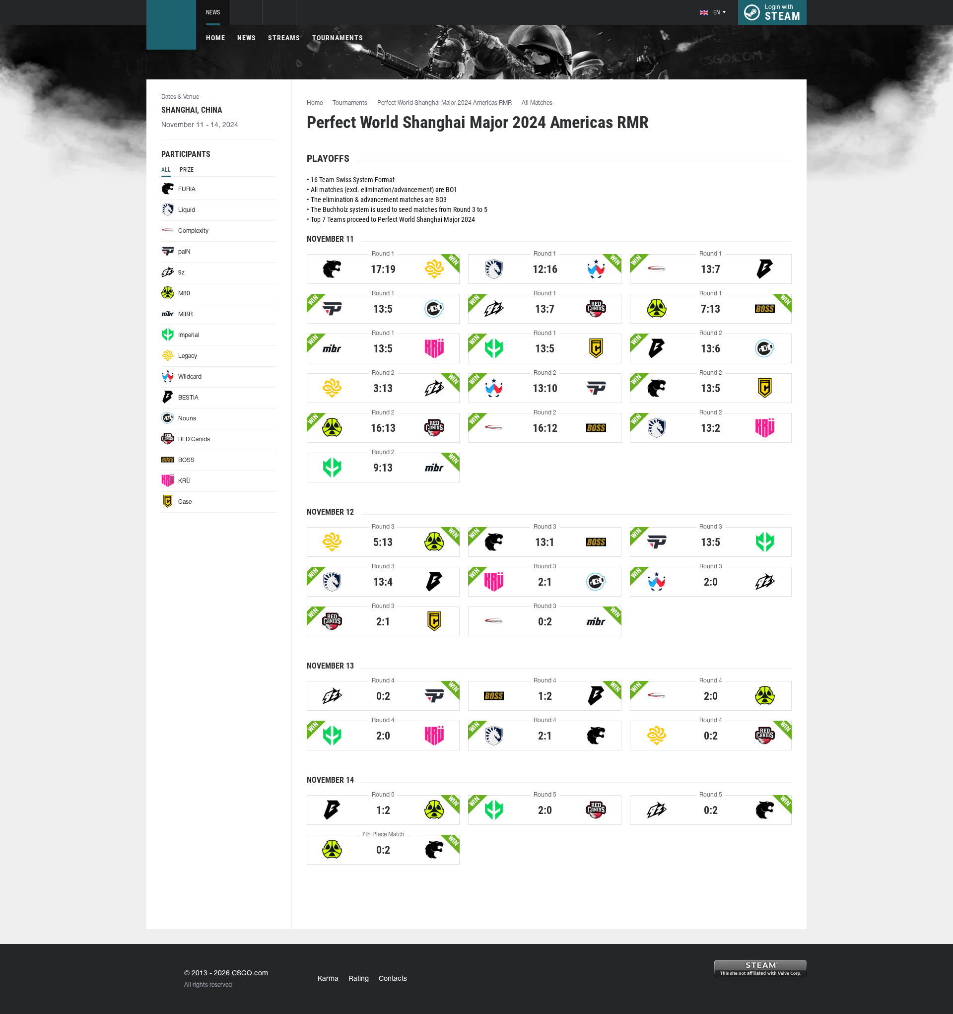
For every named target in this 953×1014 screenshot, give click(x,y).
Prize (187, 169)
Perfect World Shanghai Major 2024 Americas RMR (444, 103)
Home (215, 38)
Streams (284, 38)
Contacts (393, 979)
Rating (358, 979)
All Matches (537, 103)
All (166, 169)
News (213, 12)
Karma (328, 979)
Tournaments (337, 38)
